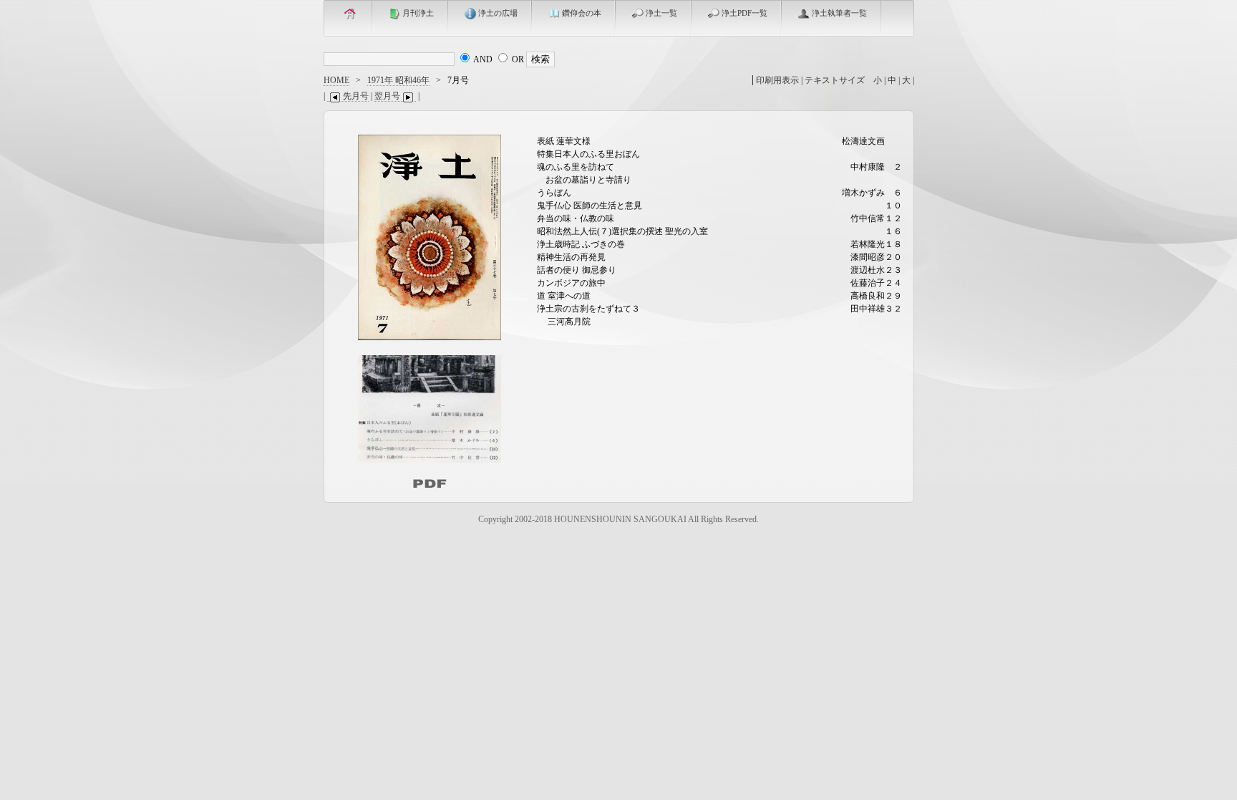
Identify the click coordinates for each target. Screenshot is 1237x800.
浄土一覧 (661, 13)
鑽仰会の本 (581, 13)
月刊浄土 (418, 13)
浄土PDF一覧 (744, 13)
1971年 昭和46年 (398, 80)
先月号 (356, 96)
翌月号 (387, 96)
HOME (336, 80)
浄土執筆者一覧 (839, 13)
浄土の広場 (498, 13)
